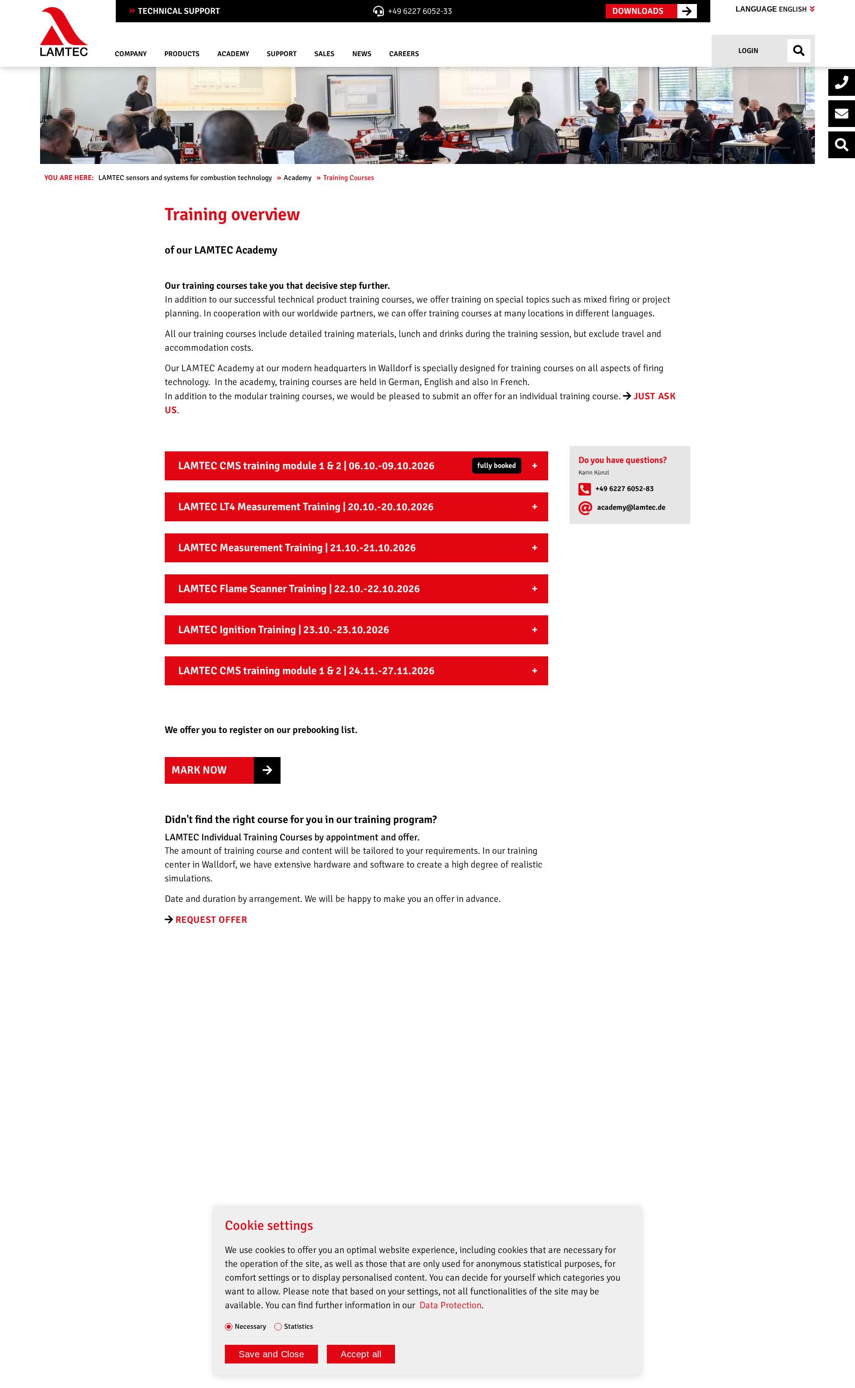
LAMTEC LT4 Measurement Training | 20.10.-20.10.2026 (306, 506)
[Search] (841, 144)
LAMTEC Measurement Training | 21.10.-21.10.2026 (297, 547)
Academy (298, 177)
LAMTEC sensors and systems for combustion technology (185, 177)
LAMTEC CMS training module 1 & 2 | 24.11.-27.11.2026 (306, 670)
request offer (211, 919)
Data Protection (450, 1305)
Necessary (250, 1327)
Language (772, 9)
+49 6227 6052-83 (624, 488)
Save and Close (271, 1354)
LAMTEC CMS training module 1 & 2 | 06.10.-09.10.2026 (347, 465)
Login (747, 50)
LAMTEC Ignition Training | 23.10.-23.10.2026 (283, 629)
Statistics (298, 1327)
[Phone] (841, 82)
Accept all (361, 1354)
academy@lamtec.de (631, 507)
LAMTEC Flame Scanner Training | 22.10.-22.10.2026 (299, 588)
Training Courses (349, 177)
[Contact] (841, 113)
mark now (199, 770)
